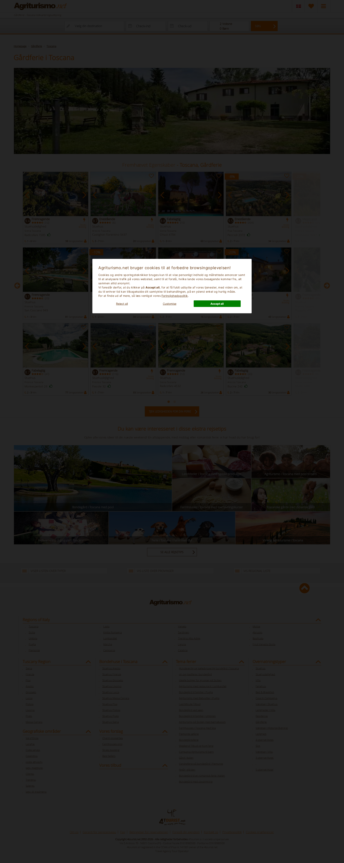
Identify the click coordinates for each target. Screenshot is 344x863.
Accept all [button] (217, 303)
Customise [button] (169, 303)
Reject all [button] (122, 303)
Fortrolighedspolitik (174, 295)
